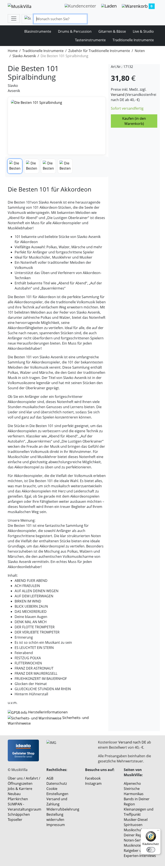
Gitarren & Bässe (112, 31)
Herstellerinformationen (48, 712)
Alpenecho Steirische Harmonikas (134, 788)
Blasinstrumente (37, 31)
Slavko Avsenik (24, 56)
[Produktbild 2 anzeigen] (31, 166)
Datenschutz (56, 783)
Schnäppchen (19, 814)
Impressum (55, 824)
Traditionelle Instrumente (133, 40)
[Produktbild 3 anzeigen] (48, 166)
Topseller (15, 819)
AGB (49, 778)
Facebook (93, 778)
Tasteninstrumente (90, 40)
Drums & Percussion (75, 31)
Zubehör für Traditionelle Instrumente (99, 50)
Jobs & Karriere (20, 788)
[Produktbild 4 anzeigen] (65, 166)
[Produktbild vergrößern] (57, 126)
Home (13, 50)
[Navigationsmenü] (14, 18)
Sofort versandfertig (127, 108)
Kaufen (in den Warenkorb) (134, 121)
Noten (140, 50)
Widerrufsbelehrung (62, 809)
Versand (117, 94)
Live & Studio (143, 31)
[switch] (151, 849)
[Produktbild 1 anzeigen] (14, 166)
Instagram (93, 783)
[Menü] (158, 831)
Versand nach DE (132, 742)
